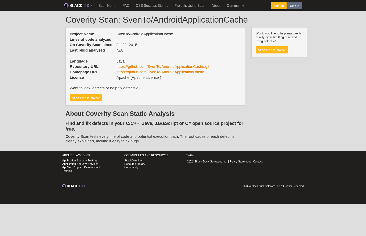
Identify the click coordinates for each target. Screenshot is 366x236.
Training (67, 170)
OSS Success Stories (152, 5)
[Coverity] (78, 5)
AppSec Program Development (81, 167)
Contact (258, 161)
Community (235, 5)
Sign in (294, 5)
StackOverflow (133, 160)
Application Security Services (80, 163)
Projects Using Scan (190, 5)
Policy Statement (240, 161)
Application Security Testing (79, 160)
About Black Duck (76, 155)
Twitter (190, 155)
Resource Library (134, 163)
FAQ (126, 5)
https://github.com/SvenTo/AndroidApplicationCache (160, 72)
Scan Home (107, 5)
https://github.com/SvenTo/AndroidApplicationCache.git (162, 66)
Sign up (279, 5)
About (216, 5)
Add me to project (87, 98)
